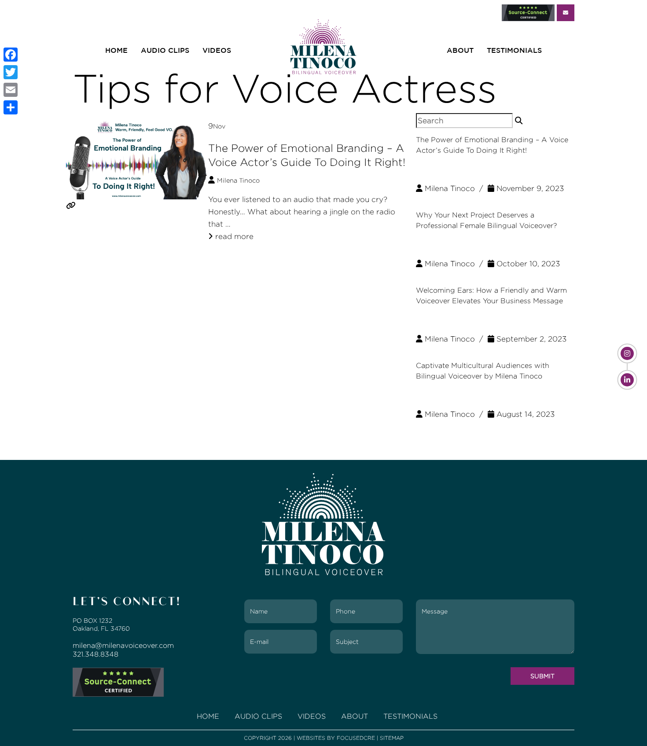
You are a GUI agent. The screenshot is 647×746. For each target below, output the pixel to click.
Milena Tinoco (238, 180)
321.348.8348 (95, 654)
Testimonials (514, 50)
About (460, 50)
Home (116, 50)
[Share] (10, 107)
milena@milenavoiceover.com (123, 645)
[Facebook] (10, 54)
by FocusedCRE (351, 738)
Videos (216, 50)
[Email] (10, 90)
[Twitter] (10, 72)
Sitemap (392, 738)
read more (233, 236)
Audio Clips (165, 50)
